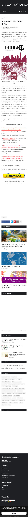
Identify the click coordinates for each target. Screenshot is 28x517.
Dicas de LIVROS (21, 384)
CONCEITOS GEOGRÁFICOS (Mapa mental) (17, 339)
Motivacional (4, 402)
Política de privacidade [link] (14, 510)
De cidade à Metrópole (9, 138)
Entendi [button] (14, 513)
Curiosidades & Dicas (6, 381)
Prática (10, 402)
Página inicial (4, 18)
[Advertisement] (14, 200)
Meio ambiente (22, 400)
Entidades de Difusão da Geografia (9, 390)
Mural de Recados (5, 473)
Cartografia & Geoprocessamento (8, 379)
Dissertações (14, 386)
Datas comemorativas (16, 381)
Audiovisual (13, 377)
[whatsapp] (14, 446)
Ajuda (2, 487)
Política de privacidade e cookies (8, 475)
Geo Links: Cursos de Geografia (19, 393)
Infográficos (19, 397)
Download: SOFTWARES (20, 388)
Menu (4, 11)
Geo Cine (9, 393)
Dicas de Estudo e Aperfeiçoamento (9, 384)
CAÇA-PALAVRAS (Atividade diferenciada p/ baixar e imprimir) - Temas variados (17, 354)
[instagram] (14, 448)
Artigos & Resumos (6, 377)
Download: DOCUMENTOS (7, 388)
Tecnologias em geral (6, 404)
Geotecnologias (17, 395)
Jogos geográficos (5, 400)
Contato (3, 489)
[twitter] (14, 447)
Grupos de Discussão (6, 397)
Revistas (9, 18)
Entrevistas (19, 390)
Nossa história (4, 485)
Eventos (3, 393)
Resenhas (16, 402)
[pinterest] (14, 449)
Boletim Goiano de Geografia (10, 266)
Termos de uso (4, 477)
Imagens (14, 397)
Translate (12, 501)
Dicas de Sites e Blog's (6, 386)
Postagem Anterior (6, 330)
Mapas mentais (14, 400)
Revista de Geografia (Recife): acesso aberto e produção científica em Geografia (13, 246)
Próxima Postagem (22, 330)
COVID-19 (19, 379)
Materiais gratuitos (5, 470)
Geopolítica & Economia (7, 395)
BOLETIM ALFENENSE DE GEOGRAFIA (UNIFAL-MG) (14, 286)
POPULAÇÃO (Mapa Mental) (16, 346)
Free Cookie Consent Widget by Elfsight (14, 516)
